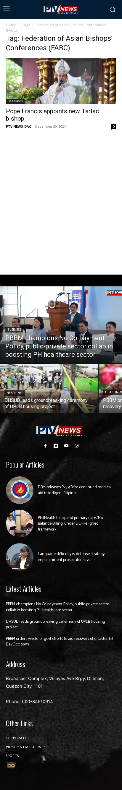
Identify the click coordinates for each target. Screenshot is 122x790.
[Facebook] (45, 446)
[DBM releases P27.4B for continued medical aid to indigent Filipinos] (19, 490)
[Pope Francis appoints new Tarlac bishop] (61, 81)
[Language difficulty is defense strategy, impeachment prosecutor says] (19, 557)
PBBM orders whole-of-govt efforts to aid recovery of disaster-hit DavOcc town (59, 641)
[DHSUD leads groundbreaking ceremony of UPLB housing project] (49, 388)
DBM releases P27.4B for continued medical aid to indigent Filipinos (75, 490)
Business (14, 329)
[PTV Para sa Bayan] (61, 9)
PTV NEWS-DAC (18, 126)
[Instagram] (76, 446)
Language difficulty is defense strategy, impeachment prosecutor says (71, 557)
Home (11, 24)
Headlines (15, 101)
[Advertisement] (61, 202)
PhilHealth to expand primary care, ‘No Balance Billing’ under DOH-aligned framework (70, 524)
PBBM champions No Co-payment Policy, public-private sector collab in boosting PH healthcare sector (57, 607)
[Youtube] (66, 446)
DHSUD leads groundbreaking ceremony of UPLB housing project (55, 624)
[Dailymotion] (56, 446)
